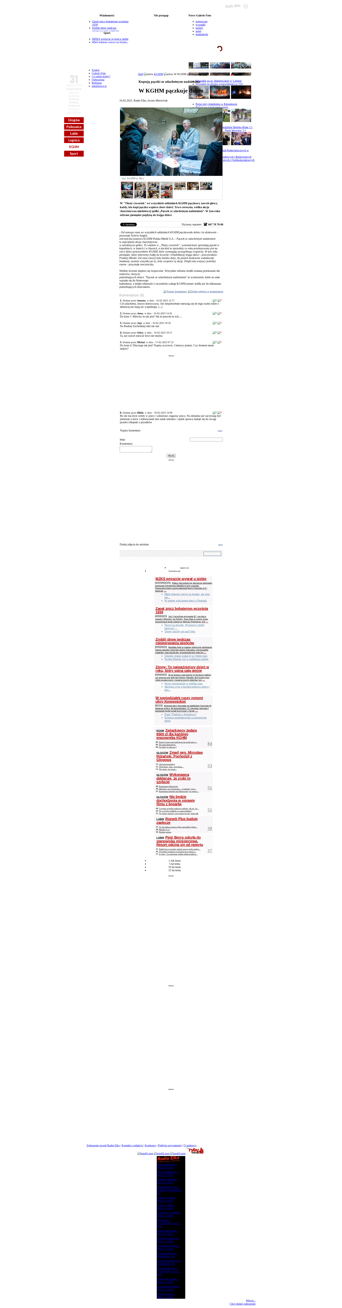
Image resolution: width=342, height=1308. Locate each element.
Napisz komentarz (177, 291)
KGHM (74, 147)
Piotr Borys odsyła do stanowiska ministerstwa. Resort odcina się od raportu (179, 841)
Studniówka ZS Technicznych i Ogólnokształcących (225, 160)
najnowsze (202, 21)
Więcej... (251, 1300)
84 (210, 743)
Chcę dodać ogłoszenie (243, 1303)
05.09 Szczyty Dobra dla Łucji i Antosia (161, 24)
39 (210, 828)
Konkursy (150, 1145)
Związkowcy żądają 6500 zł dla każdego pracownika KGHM (176, 734)
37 (210, 850)
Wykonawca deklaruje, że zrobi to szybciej (173, 778)
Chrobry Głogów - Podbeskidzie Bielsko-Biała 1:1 (224, 127)
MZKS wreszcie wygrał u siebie (110, 38)
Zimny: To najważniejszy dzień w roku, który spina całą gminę (182, 669)
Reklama (97, 82)
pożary (199, 27)
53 (210, 765)
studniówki (202, 34)
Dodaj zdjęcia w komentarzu (207, 291)
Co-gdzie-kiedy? (101, 76)
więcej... (247, 62)
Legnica (74, 140)
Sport (74, 154)
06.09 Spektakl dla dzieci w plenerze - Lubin (161, 41)
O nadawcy (190, 1145)
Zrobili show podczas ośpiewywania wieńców (105, 29)
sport (198, 31)
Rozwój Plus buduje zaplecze (177, 821)
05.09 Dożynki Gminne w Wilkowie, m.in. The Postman (161, 27)
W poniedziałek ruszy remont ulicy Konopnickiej (179, 699)
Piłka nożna (163, 583)
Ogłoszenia (98, 79)
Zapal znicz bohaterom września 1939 (182, 610)
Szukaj (95, 70)
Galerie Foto (99, 73)
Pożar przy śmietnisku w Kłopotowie (216, 104)
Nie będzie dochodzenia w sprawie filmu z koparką (175, 800)
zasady (220, 431)
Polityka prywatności (170, 1145)
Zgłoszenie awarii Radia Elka (103, 1145)
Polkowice (73, 127)
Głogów (74, 120)
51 (210, 787)
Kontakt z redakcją (132, 1145)
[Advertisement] (171, 382)
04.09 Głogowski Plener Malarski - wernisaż (161, 21)
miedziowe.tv (99, 86)
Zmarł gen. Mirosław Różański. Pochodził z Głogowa (179, 756)
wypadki (200, 24)
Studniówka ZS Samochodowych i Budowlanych (224, 156)
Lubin (74, 133)
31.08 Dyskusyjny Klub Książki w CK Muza (161, 18)
